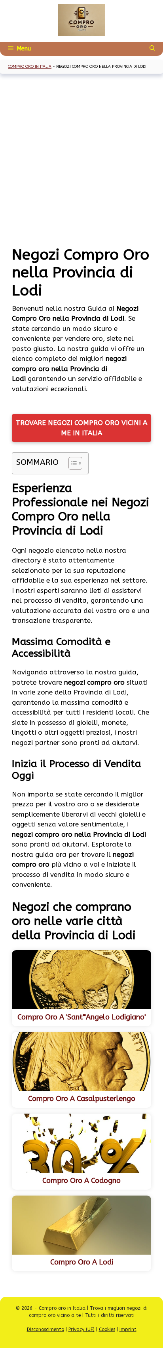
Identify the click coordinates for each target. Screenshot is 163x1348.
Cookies (107, 1329)
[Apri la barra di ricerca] (152, 49)
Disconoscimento (45, 1329)
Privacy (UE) (81, 1329)
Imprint (127, 1329)
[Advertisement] (81, 161)
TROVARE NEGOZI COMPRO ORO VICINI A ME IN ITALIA (81, 428)
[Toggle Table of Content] (71, 463)
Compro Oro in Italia (29, 66)
